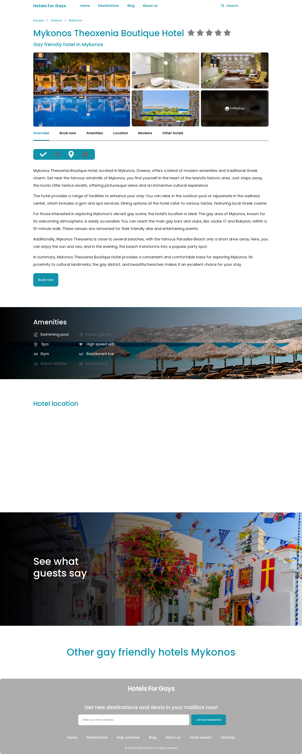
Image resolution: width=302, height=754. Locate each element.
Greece (56, 20)
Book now (68, 133)
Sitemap (228, 737)
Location (120, 133)
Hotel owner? (201, 737)
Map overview (128, 737)
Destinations (108, 5)
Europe (38, 20)
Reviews (145, 133)
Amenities (94, 133)
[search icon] (222, 5)
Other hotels (172, 133)
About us (150, 5)
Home (85, 5)
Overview (41, 133)
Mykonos (75, 20)
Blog (131, 5)
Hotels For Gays (49, 6)
